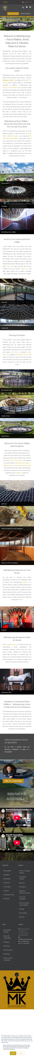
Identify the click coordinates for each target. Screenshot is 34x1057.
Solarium (6, 891)
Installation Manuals (22, 878)
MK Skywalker (14, 136)
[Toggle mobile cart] (27, 7)
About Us (22, 883)
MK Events (7, 946)
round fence (14, 352)
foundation (18, 473)
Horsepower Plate (9, 895)
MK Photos (7, 954)
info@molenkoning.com (24, 939)
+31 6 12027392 (24, 943)
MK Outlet (7, 899)
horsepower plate (15, 87)
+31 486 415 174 (23, 7)
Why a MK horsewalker (7, 937)
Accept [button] (13, 1053)
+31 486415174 (24, 941)
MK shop (21, 917)
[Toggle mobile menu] (30, 7)
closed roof (24, 269)
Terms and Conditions (22, 898)
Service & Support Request (24, 872)
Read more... (20, 29)
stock (20, 599)
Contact (5, 2)
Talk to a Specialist (13, 781)
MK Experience (8, 950)
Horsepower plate (10, 644)
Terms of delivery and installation (24, 904)
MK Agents (22, 887)
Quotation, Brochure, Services (24, 892)
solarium (5, 87)
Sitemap (21, 909)
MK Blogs (6, 942)
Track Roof (7, 883)
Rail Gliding (7, 879)
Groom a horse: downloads (8, 959)
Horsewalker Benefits (7, 931)
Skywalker (7, 875)
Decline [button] (21, 1053)
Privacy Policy (23, 913)
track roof (10, 266)
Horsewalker (7, 871)
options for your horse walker (14, 460)
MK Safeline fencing (22, 354)
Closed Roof (7, 887)
